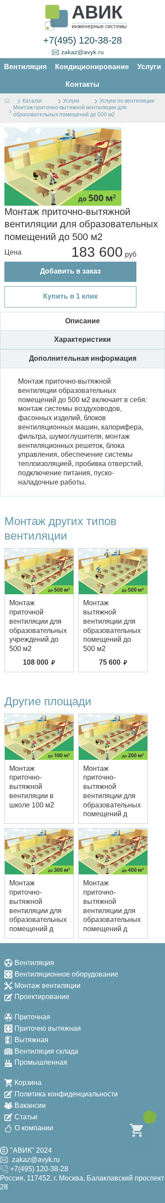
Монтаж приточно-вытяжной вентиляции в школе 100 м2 (31, 787)
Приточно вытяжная (48, 1028)
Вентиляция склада (46, 1051)
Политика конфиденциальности (66, 1094)
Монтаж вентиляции (48, 985)
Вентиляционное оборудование (66, 974)
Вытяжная (31, 1040)
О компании (34, 1128)
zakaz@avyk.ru (82, 52)
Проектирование (42, 996)
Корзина (28, 1082)
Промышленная (41, 1062)
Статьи (26, 1117)
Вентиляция (34, 962)
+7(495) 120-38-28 (82, 40)
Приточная (32, 1017)
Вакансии (30, 1105)
